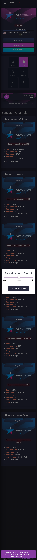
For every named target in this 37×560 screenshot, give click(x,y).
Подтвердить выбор (18, 288)
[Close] (33, 554)
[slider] (19, 277)
